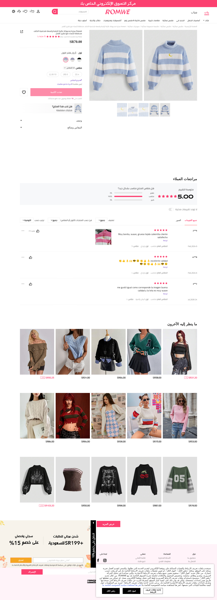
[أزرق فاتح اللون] (65, 59)
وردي (145, 246)
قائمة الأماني (140, 558)
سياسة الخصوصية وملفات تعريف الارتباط (48, 565)
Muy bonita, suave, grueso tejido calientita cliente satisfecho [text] (143, 236)
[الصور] (143, 66)
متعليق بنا (191, 558)
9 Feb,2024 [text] (192, 246)
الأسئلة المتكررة (164, 558)
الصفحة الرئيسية (191, 26)
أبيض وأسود (142, 299)
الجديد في (180, 20)
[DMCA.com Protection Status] (92, 581)
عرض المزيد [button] (108, 524)
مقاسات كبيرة (154, 20)
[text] (142, 230)
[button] (24, 92)
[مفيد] (38, 231)
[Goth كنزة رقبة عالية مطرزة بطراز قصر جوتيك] (37, 480)
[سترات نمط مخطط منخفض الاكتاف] (144, 416)
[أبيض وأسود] (79, 59)
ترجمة (165, 240)
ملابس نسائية (168, 20)
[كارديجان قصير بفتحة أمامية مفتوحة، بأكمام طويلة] (108, 416)
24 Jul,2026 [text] (192, 299)
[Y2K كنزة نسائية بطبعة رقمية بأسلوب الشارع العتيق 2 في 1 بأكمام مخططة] (180, 480)
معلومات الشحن (164, 561)
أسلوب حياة (82, 20)
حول (194, 554)
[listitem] (180, 360)
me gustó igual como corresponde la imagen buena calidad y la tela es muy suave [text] (142, 289)
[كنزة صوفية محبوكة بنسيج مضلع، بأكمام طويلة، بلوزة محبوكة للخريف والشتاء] (180, 416)
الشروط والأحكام (25, 565)
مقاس (74, 68)
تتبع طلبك (141, 561)
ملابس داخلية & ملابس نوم (134, 20)
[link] (108, 3)
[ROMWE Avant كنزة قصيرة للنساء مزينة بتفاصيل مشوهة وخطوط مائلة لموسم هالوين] (73, 416)
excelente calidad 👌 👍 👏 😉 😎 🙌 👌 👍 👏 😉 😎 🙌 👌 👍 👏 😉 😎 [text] (143, 262)
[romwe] (117, 11)
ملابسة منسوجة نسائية (150, 26)
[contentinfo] (193, 377)
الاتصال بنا (192, 561)
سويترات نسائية (134, 26)
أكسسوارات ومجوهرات (112, 20)
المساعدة (167, 554)
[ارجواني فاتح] (72, 59)
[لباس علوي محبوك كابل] (73, 352)
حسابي (142, 554)
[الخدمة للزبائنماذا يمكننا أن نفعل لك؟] (19, 11)
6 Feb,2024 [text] (192, 273)
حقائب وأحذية (95, 20)
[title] (108, 324)
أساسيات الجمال (193, 20)
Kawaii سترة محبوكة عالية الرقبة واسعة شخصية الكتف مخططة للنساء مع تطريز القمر (58, 32)
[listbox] (38, 11)
